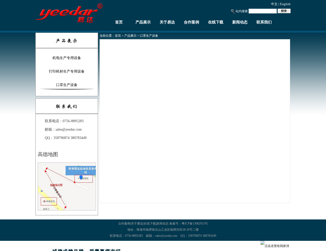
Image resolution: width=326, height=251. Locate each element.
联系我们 (264, 22)
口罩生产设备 (66, 85)
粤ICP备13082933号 (195, 223)
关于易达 (167, 22)
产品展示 (143, 22)
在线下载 (215, 22)
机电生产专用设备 (66, 58)
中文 (274, 4)
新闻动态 (240, 22)
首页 (119, 22)
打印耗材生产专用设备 (67, 71)
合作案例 (191, 22)
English (285, 4)
